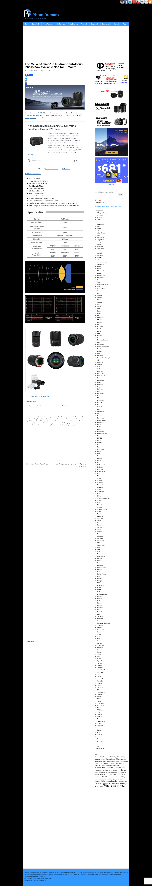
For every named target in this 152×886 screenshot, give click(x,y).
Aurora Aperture (102, 262)
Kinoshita (100, 422)
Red (98, 601)
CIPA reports (120, 759)
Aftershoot (100, 224)
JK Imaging (100, 411)
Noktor (99, 529)
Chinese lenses (110, 759)
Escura (99, 333)
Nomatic (99, 532)
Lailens (99, 442)
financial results (101, 763)
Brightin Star (101, 275)
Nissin (99, 525)
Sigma (99, 634)
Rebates (103, 779)
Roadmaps (111, 778)
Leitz (98, 454)
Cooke (99, 304)
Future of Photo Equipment (105, 358)
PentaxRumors (73, 24)
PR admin (30, 70)
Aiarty (99, 228)
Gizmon (99, 364)
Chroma (99, 298)
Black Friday (121, 757)
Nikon (99, 520)
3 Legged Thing (102, 213)
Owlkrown (100, 552)
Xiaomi (99, 714)
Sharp (99, 632)
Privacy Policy (75, 874)
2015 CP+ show (104, 757)
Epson (99, 331)
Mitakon (99, 507)
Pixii (98, 572)
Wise (98, 712)
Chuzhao (100, 300)
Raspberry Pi (101, 596)
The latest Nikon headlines (36, 463)
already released (30, 118)
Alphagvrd (100, 237)
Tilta (98, 674)
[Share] (55, 84)
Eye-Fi (99, 342)
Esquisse (99, 335)
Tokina (99, 676)
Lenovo (99, 456)
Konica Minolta (102, 434)
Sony (98, 656)
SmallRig (100, 648)
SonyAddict (95, 24)
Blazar (99, 273)
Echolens (100, 329)
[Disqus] (55, 553)
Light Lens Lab (101, 465)
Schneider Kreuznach (103, 623)
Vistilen (99, 699)
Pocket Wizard (101, 574)
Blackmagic (100, 271)
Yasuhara (100, 719)
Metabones (100, 491)
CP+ (126, 759)
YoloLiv (99, 723)
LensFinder (36, 24)
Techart (99, 665)
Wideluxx (100, 710)
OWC (98, 549)
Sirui (98, 639)
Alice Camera (101, 233)
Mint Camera (101, 505)
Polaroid (99, 578)
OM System (100, 541)
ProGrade (100, 592)
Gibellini (100, 362)
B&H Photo (66, 169)
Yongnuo (100, 726)
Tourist (99, 685)
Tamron (99, 663)
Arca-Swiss (100, 249)
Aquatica (100, 246)
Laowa (99, 445)
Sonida (99, 654)
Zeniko (99, 730)
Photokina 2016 (110, 777)
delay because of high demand (103, 761)
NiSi (98, 523)
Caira (98, 282)
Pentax (99, 561)
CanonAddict (106, 24)
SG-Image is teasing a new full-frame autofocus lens (71, 465)
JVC (98, 413)
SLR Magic (100, 645)
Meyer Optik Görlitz (103, 498)
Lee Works (100, 449)
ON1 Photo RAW (116, 770)
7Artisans (100, 215)
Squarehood (100, 661)
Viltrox (99, 697)
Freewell (99, 351)
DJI (98, 315)
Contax (99, 302)
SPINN (99, 659)
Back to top (30, 641)
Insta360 (99, 402)
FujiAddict (84, 24)
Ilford (98, 398)
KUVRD (99, 438)
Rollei (99, 610)
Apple (99, 244)
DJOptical (100, 318)
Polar (98, 576)
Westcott (99, 708)
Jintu (98, 409)
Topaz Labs (100, 681)
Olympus (100, 538)
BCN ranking (112, 757)
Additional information (33, 174)
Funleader (100, 356)
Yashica (99, 717)
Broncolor (100, 277)
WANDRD (100, 705)
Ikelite (99, 396)
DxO (98, 324)
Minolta (99, 500)
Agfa (98, 226)
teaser (97, 780)
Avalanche (100, 264)
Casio (99, 291)
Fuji (98, 353)
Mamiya (99, 478)
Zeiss (98, 728)
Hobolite (100, 384)
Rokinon (100, 607)
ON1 (98, 543)
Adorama (48, 169)
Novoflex (100, 534)
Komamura (100, 431)
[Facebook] (55, 77)
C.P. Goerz (100, 280)
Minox (99, 503)
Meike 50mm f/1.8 (34, 113)
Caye (98, 293)
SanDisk (99, 621)
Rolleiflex (100, 612)
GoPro (99, 369)
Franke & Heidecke (103, 347)
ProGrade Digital (102, 594)
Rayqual (99, 598)
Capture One (101, 289)
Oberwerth (100, 536)
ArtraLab (100, 255)
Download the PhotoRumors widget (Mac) (35, 876)
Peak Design (101, 556)
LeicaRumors (60, 24)
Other (99, 547)
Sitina (99, 641)
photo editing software (108, 774)
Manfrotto (100, 483)
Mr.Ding (99, 512)
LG (98, 463)
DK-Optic (100, 320)
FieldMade (100, 344)
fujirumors (108, 765)
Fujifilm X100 (99, 766)
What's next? (99, 786)
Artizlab (99, 253)
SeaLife (99, 627)
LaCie (99, 440)
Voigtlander (100, 703)
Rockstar (100, 605)
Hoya (98, 391)
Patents (124, 769)
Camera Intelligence (103, 284)
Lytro (98, 474)
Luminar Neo (107, 770)
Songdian (100, 650)
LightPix (100, 467)
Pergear (99, 563)
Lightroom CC (99, 770)
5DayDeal (97, 757)
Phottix (99, 569)
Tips (124, 24)
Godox (99, 367)
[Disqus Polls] (55, 498)
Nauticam (100, 514)
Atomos (99, 260)
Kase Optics (100, 418)
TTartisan (100, 688)
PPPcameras (100, 583)
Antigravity (100, 242)
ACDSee (99, 217)
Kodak (99, 427)
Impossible (100, 400)
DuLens (99, 322)
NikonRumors (48, 24)
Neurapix (100, 516)
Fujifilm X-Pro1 (120, 763)
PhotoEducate (101, 567)
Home (27, 24)
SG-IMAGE (100, 630)
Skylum (99, 643)
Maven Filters (101, 485)
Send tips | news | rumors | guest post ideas (108, 206)
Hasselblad (100, 380)
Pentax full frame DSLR (108, 772)
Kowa (99, 436)
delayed (113, 761)
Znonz (99, 737)
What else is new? (115, 785)
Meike (41, 406)
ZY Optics (100, 741)
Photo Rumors (46, 15)
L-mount (108, 767)
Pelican (99, 558)
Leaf (98, 447)
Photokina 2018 (120, 777)
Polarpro (99, 581)
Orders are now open (32, 115)
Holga (99, 387)
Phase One (100, 565)
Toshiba (99, 683)
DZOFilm (100, 327)
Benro (99, 269)
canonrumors (100, 759)
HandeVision (101, 376)
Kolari (99, 429)
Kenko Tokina (101, 420)
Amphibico (100, 240)
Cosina (99, 306)
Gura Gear (100, 371)
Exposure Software (102, 340)
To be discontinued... (109, 781)
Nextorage (100, 518)
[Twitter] (55, 79)
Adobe (99, 220)
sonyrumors (120, 779)
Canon (99, 286)
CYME (99, 309)
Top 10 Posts (101, 679)
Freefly (99, 349)
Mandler (99, 480)
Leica (99, 451)
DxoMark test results (121, 761)
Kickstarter (99, 767)
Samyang (100, 619)
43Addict (117, 24)
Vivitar (99, 701)
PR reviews (100, 585)
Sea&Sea (100, 625)
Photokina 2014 (100, 777)
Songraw (99, 652)
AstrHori (99, 257)
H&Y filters (100, 373)
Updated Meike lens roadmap (40, 396)
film (127, 761)
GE (98, 360)
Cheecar (99, 295)
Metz (98, 494)
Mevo (99, 496)
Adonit (99, 222)
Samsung (100, 616)
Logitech (100, 469)
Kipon (99, 425)
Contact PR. (48, 878)
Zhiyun (99, 734)
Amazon (55, 169)
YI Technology (101, 721)
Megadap (100, 487)
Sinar (98, 636)
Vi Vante (99, 694)
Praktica (99, 587)
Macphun (100, 476)
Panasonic (100, 554)
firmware (111, 763)
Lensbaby (100, 458)
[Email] (55, 81)
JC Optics (100, 407)
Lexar (99, 460)
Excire (99, 338)
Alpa (98, 235)
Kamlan (99, 416)
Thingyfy (100, 668)
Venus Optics (101, 692)
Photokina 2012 (121, 774)
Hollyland (100, 389)
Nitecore (99, 527)
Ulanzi (99, 690)
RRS (98, 614)
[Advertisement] (55, 44)
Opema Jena (100, 545)
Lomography (101, 471)
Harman (99, 378)
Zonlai (99, 739)
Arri (98, 251)
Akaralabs (100, 231)
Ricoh (99, 603)
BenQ (99, 266)
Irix (98, 405)
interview (116, 766)
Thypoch (100, 672)
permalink (56, 406)
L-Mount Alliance (118, 768)
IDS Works (100, 393)
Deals (99, 311)
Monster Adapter (102, 509)
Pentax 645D (98, 772)
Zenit (98, 732)
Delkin (99, 313)
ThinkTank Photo (102, 670)
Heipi (99, 382)
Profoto (99, 590)
